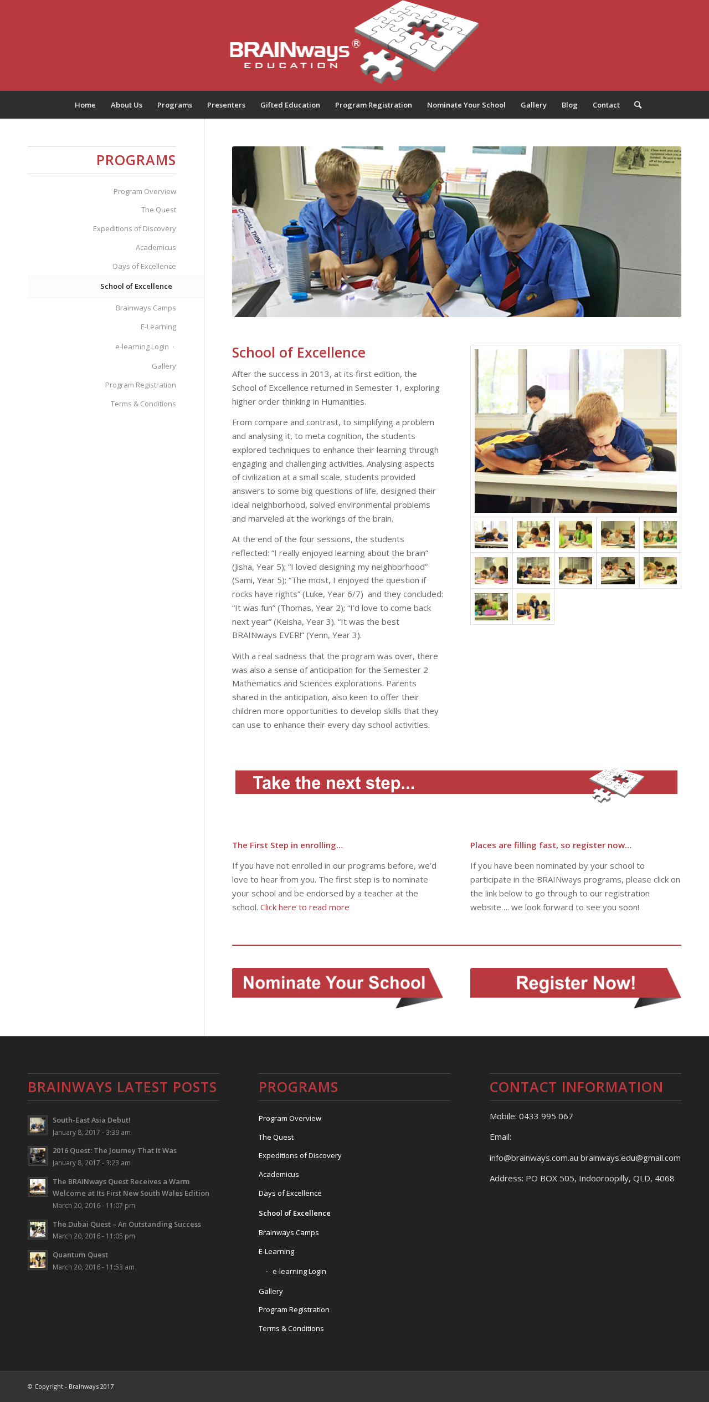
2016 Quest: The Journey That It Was (115, 1150)
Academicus (156, 247)
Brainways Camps (146, 308)
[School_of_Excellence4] (618, 535)
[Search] (634, 105)
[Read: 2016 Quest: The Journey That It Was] (38, 1156)
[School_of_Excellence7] (533, 571)
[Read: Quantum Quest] (38, 1260)
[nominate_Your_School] (337, 988)
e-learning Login (142, 346)
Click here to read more (305, 906)
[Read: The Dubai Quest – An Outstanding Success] (38, 1230)
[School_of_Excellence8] (575, 571)
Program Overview (145, 191)
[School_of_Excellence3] (575, 535)
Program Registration (140, 385)
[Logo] (354, 45)
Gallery (164, 366)
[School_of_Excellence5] (660, 535)
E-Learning (158, 327)
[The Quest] (533, 535)
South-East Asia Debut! (92, 1120)
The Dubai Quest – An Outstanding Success (127, 1224)
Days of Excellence (144, 266)
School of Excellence (136, 286)
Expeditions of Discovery (134, 228)
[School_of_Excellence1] (575, 431)
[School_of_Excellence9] (618, 571)
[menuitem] (85, 105)
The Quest (158, 210)
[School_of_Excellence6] (491, 571)
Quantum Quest (80, 1255)
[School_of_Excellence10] (660, 571)
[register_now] (575, 988)
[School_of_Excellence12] (533, 607)
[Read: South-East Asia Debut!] (38, 1125)
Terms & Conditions (143, 404)
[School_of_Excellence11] (491, 607)
